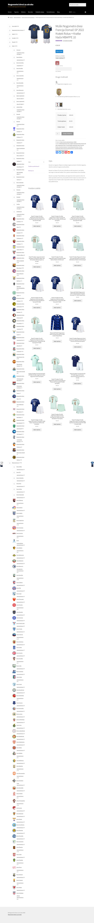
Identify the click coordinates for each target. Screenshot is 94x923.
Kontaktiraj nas (51, 12)
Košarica (23, 12)
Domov (10, 12)
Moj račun (30, 12)
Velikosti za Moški (60, 56)
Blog (58, 12)
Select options (36, 226)
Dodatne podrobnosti (33, 166)
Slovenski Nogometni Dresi (62, 150)
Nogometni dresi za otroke (20, 4)
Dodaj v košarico (67, 133)
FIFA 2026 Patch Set (63, 109)
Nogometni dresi (62, 145)
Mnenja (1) (31, 170)
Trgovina (16, 12)
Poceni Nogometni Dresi (73, 147)
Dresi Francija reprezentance (28, 17)
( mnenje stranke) (67, 40)
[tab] (36, 162)
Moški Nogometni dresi (64, 143)
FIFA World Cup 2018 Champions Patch (68, 96)
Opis (29, 162)
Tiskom (59, 65)
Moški (75, 142)
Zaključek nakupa (39, 12)
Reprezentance (17, 17)
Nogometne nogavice (64, 84)
